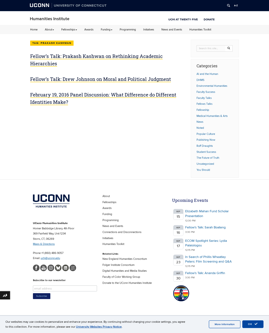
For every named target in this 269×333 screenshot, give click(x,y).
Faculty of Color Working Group (121, 277)
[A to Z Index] (236, 5)
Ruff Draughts (205, 146)
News (200, 121)
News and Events (171, 29)
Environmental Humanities (212, 86)
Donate (209, 19)
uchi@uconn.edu (50, 258)
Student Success (206, 152)
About (48, 29)
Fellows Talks (204, 103)
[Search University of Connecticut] (228, 5)
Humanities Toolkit (200, 29)
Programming (128, 29)
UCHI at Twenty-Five (183, 19)
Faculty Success (206, 92)
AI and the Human (207, 74)
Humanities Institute (49, 18)
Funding (106, 29)
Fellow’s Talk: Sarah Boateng (205, 227)
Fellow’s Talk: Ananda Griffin (205, 273)
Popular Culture (206, 134)
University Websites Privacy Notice (99, 327)
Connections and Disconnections (121, 232)
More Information (225, 324)
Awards (89, 29)
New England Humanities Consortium (124, 259)
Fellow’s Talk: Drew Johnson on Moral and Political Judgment (100, 79)
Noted (200, 128)
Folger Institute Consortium (118, 265)
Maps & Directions (44, 244)
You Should (203, 170)
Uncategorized (205, 163)
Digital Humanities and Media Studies (124, 270)
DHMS (200, 80)
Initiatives (148, 29)
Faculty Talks (204, 98)
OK (250, 324)
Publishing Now (206, 139)
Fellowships (68, 29)
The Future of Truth (208, 157)
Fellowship (203, 110)
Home (34, 29)
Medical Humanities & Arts (212, 116)
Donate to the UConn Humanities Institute (127, 283)
